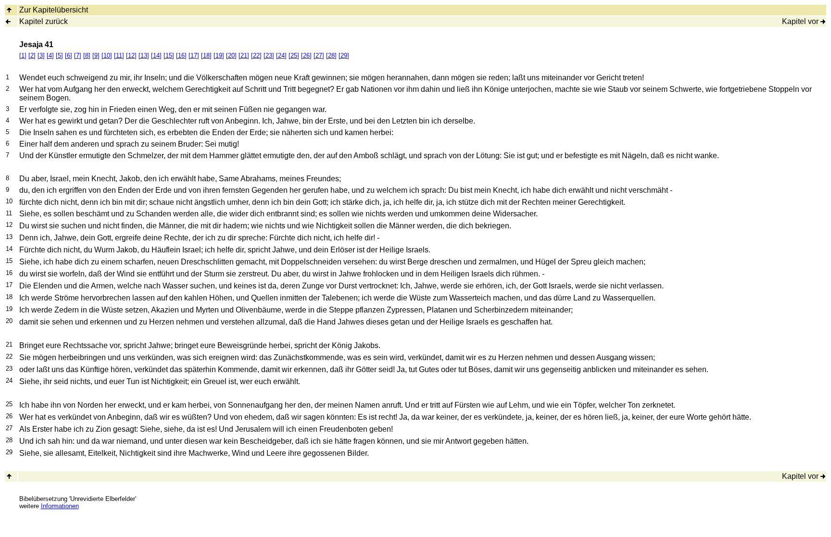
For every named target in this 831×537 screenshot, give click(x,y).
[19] (219, 55)
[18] (206, 55)
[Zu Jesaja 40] (8, 21)
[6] (68, 55)
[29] (344, 55)
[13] (143, 55)
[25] (294, 55)
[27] (319, 55)
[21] (244, 55)
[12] (131, 55)
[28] (331, 55)
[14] (156, 55)
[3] (41, 55)
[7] (77, 55)
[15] (169, 55)
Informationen (60, 506)
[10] (106, 55)
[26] (306, 55)
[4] (50, 55)
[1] (22, 55)
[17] (194, 55)
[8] (86, 55)
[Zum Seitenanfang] (9, 476)
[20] (231, 55)
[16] (181, 55)
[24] (281, 55)
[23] (269, 55)
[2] (32, 55)
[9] (96, 55)
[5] (59, 55)
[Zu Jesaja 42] (822, 21)
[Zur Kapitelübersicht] (9, 10)
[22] (256, 55)
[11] (119, 55)
